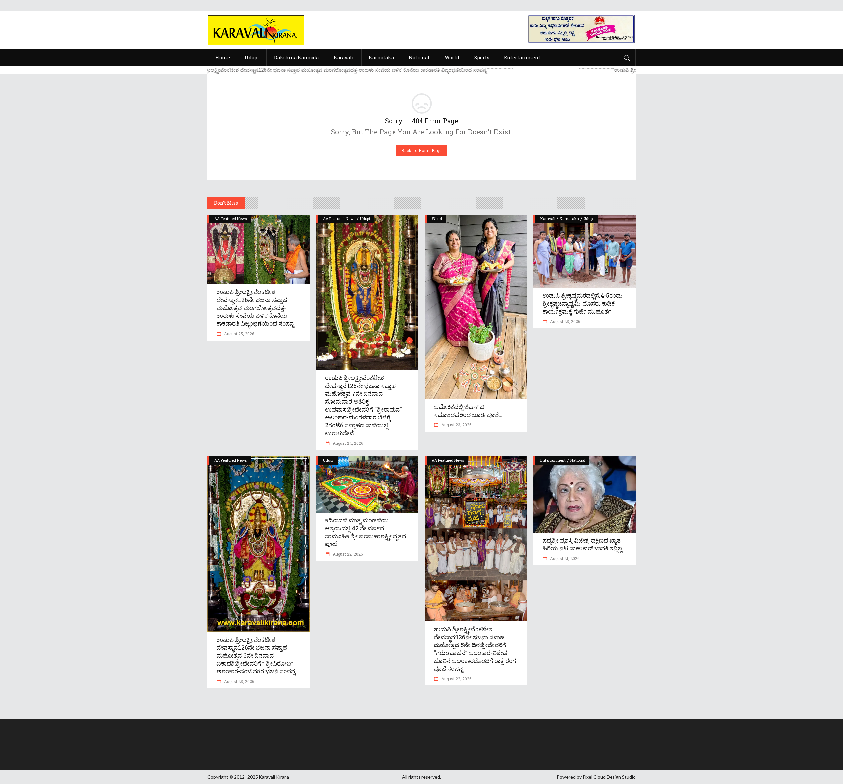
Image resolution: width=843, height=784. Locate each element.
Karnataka (569, 218)
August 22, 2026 (347, 554)
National (577, 460)
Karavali (547, 218)
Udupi (365, 218)
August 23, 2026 (455, 424)
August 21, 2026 (564, 558)
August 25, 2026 (238, 333)
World (437, 218)
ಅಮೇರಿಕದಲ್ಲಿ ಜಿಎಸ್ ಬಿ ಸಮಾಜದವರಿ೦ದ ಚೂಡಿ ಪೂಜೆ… (468, 410)
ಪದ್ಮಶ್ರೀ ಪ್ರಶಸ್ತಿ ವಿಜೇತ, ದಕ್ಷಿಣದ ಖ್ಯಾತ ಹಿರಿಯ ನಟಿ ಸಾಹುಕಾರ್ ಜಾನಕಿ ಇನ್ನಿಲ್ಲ (582, 544)
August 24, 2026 (347, 443)
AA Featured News (230, 218)
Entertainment (553, 460)
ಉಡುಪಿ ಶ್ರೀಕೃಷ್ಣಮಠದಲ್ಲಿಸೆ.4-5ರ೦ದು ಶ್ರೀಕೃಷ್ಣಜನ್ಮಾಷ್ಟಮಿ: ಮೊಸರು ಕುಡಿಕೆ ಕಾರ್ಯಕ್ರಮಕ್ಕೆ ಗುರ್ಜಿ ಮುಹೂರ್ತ (582, 303)
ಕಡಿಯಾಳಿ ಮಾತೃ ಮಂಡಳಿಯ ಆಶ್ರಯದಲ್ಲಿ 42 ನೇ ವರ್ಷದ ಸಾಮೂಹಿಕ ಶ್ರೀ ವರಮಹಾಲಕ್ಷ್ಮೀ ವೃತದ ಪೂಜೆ (365, 532)
